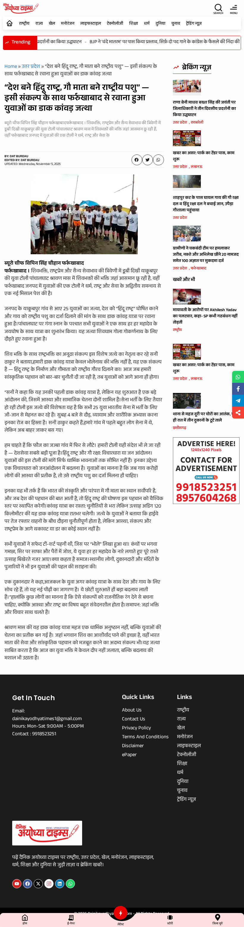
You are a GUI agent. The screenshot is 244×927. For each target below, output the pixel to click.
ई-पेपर (71, 923)
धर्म (147, 24)
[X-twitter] (38, 883)
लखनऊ (196, 167)
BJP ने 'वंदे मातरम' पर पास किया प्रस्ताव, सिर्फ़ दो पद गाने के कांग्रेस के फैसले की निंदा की (158, 42)
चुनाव (175, 24)
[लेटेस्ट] (120, 913)
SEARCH (218, 13)
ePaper (129, 756)
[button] (137, 159)
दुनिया (160, 24)
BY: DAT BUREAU (16, 157)
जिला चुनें (217, 923)
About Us (132, 711)
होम (25, 923)
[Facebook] (27, 883)
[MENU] (233, 7)
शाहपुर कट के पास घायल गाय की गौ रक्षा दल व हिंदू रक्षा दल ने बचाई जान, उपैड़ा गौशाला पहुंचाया (206, 204)
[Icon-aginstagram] (49, 883)
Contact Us (133, 720)
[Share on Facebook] (238, 389)
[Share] (238, 413)
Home (10, 67)
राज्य (39, 24)
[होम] (24, 917)
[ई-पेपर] (71, 917)
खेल (52, 24)
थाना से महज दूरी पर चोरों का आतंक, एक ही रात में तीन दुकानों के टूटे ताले (205, 418)
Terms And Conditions (145, 738)
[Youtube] (16, 883)
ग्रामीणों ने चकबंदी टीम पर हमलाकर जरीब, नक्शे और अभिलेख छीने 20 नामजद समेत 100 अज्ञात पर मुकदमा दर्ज (206, 255)
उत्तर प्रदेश (31, 67)
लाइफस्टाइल (90, 24)
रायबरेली (197, 123)
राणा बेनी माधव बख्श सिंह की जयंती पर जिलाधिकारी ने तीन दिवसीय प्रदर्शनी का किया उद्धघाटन (204, 109)
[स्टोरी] (170, 917)
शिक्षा (133, 24)
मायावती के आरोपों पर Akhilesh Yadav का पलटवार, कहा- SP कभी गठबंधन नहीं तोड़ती (205, 317)
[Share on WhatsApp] (238, 377)
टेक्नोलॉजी (115, 24)
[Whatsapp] (70, 883)
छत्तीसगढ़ (179, 428)
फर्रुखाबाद (198, 269)
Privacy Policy (136, 729)
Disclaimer (133, 747)
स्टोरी (170, 923)
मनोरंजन (67, 24)
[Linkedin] (59, 883)
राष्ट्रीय (24, 24)
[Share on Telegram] (238, 401)
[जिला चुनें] (217, 917)
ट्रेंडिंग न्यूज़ (194, 24)
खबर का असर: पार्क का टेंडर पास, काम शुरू (203, 156)
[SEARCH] (218, 7)
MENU (233, 13)
